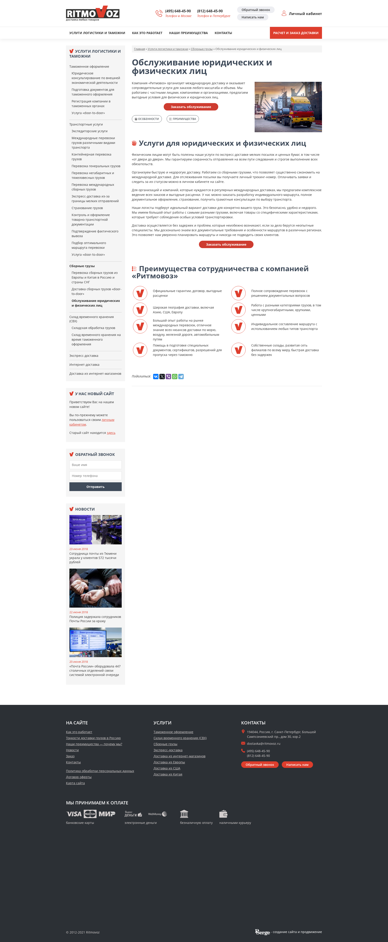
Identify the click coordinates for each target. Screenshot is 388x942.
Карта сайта (75, 783)
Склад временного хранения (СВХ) (91, 319)
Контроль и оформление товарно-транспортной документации (91, 219)
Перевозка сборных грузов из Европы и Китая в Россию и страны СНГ (95, 277)
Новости (72, 750)
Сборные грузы (82, 266)
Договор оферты (79, 777)
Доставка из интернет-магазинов (95, 373)
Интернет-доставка (84, 364)
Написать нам (253, 17)
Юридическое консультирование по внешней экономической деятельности (96, 78)
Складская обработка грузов (93, 328)
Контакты (223, 33)
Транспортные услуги (86, 124)
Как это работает (147, 33)
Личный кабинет (305, 13)
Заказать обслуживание (191, 107)
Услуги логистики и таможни (97, 33)
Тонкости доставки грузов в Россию (93, 738)
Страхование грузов (87, 208)
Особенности (148, 119)
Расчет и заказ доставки (296, 33)
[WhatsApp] (174, 376)
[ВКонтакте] (156, 376)
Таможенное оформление (89, 66)
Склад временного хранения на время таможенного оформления (96, 339)
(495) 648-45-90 (178, 11)
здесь (111, 433)
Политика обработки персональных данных (100, 771)
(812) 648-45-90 (210, 11)
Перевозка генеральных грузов (96, 166)
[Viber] (168, 376)
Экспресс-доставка (83, 355)
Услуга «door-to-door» (88, 113)
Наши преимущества (188, 33)
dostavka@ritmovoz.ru (263, 743)
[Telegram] (181, 376)
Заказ (70, 756)
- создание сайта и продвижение (296, 932)
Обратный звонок (256, 10)
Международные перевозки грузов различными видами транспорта (93, 142)
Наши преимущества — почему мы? (94, 744)
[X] (162, 376)
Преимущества (184, 119)
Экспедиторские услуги (90, 131)
